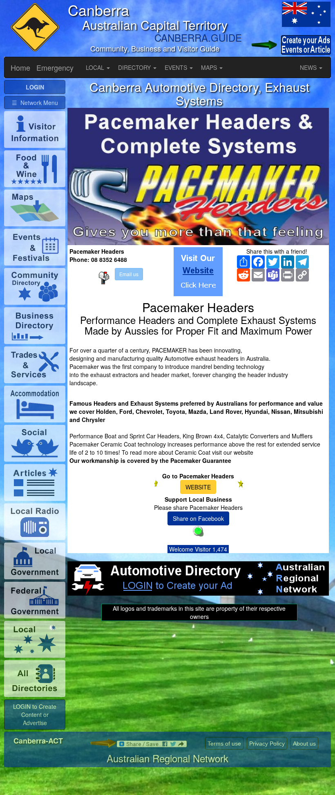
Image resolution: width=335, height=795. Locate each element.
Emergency (55, 67)
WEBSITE (198, 487)
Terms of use (224, 743)
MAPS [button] (210, 67)
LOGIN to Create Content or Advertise (34, 714)
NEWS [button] (309, 67)
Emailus (128, 273)
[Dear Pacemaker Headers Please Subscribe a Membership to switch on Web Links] (198, 271)
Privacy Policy (267, 743)
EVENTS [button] (177, 67)
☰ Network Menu (35, 102)
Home (20, 67)
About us (304, 743)
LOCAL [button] (96, 67)
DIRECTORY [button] (135, 67)
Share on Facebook (198, 518)
